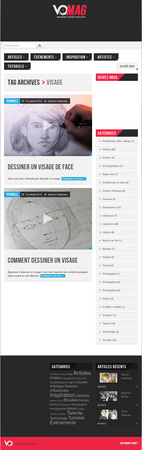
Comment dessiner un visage (43, 260)
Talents (106, 323)
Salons (106, 298)
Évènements (45, 57)
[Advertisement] (70, 27)
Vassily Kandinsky (126, 376)
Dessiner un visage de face (40, 167)
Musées (106, 248)
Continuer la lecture (74, 178)
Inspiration (77, 57)
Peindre (106, 257)
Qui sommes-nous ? (129, 443)
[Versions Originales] (71, 9)
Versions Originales (57, 100)
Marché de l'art (110, 240)
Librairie (106, 232)
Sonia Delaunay (126, 413)
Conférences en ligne (113, 182)
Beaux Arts (108, 174)
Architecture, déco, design (116, 141)
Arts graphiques (110, 166)
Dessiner (107, 199)
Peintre (106, 265)
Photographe (109, 273)
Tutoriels (17, 66)
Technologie (108, 331)
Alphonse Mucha (126, 394)
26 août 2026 (127, 66)
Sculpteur (107, 315)
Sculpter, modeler (111, 306)
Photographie (109, 282)
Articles (16, 57)
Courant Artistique (112, 190)
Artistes (106, 57)
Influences (108, 215)
